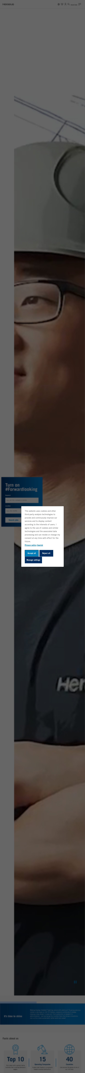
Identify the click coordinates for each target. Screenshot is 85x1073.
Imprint (40, 545)
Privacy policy (31, 545)
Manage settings (33, 560)
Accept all (32, 553)
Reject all (46, 553)
